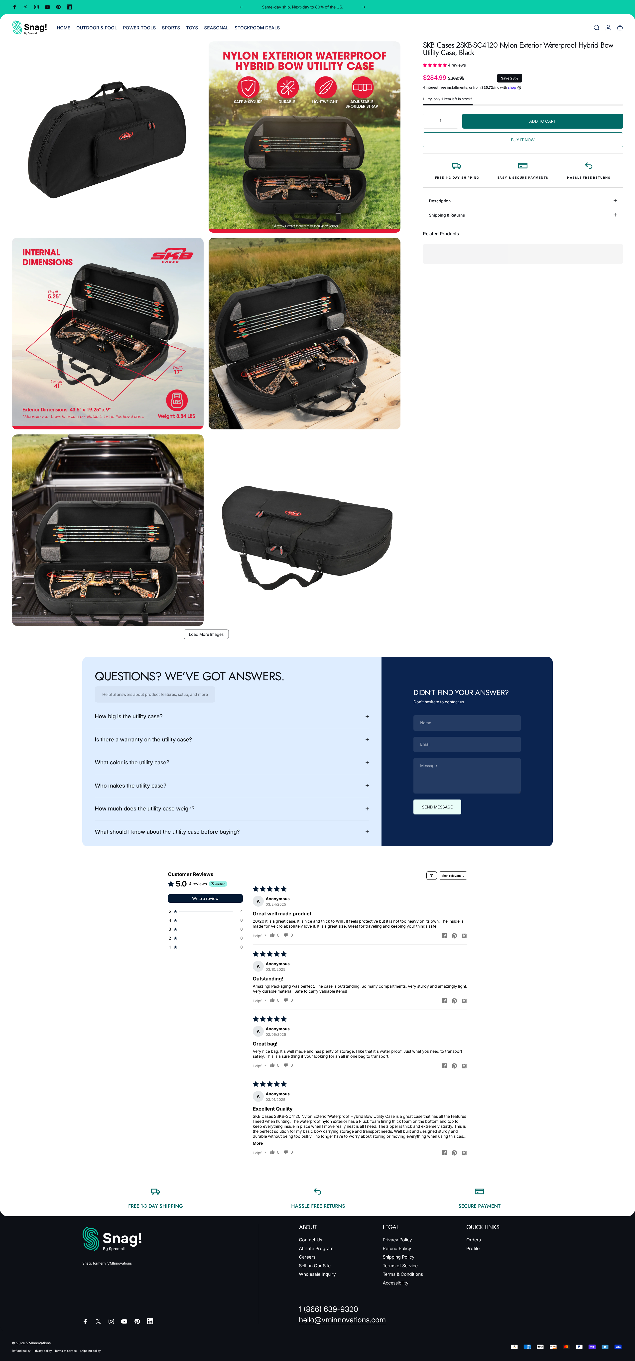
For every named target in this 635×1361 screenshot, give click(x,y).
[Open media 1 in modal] (108, 137)
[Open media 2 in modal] (304, 137)
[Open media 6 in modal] (304, 530)
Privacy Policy (397, 1239)
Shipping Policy (398, 1257)
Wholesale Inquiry (317, 1274)
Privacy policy (42, 1351)
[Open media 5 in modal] (108, 530)
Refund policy (21, 1351)
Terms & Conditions (403, 1274)
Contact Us (310, 1239)
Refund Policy (397, 1248)
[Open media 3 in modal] (108, 333)
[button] (435, 65)
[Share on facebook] (444, 936)
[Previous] (241, 7)
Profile (473, 1248)
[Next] (363, 7)
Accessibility (395, 1282)
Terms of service (66, 1351)
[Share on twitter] (464, 936)
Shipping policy (90, 1351)
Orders (473, 1239)
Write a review (205, 898)
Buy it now (523, 139)
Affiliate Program (316, 1248)
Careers (307, 1257)
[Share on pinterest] (454, 936)
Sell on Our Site (315, 1265)
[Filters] (431, 875)
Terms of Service (400, 1265)
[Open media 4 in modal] (304, 333)
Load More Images (206, 634)
